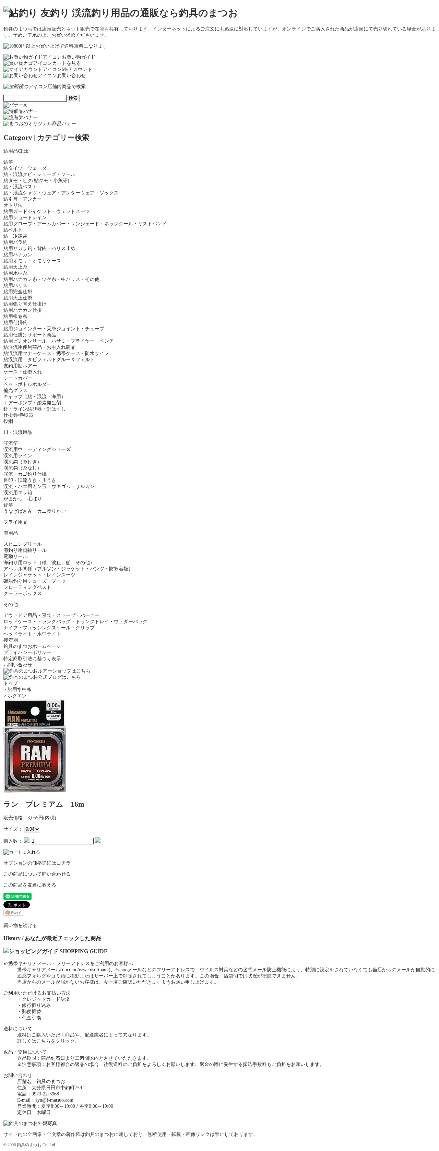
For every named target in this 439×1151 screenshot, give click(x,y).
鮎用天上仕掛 (17, 297)
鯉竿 (8, 505)
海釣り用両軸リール (25, 550)
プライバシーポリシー (27, 652)
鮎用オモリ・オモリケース (32, 260)
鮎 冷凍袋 (15, 236)
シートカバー (17, 378)
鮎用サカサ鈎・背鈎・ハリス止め (39, 248)
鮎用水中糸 (15, 273)
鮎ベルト (13, 230)
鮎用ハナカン (17, 254)
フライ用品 (15, 522)
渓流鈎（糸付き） (22, 461)
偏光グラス (15, 390)
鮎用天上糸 (15, 267)
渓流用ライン (17, 455)
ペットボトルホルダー (27, 384)
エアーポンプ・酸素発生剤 (32, 402)
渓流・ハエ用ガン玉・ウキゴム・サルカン (49, 486)
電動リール (15, 556)
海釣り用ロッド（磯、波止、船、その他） (49, 562)
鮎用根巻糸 (15, 316)
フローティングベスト (27, 587)
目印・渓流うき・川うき (29, 480)
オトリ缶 (13, 205)
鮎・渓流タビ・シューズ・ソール (39, 174)
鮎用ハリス (15, 285)
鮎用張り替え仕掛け (25, 304)
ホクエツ (17, 695)
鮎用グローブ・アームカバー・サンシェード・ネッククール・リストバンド (85, 223)
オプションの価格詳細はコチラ (37, 863)
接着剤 (10, 640)
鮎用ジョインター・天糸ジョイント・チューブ (53, 328)
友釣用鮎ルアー (20, 365)
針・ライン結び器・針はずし (34, 409)
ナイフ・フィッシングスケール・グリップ (49, 627)
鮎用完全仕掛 (17, 291)
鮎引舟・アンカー (22, 199)
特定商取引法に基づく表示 (32, 658)
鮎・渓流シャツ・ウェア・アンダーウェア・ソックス (61, 192)
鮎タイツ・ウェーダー (27, 168)
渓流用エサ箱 (17, 492)
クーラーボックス (22, 593)
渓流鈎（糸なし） (22, 468)
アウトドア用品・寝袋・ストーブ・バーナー (51, 615)
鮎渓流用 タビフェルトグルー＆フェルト (49, 359)
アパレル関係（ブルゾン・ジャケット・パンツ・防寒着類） (68, 568)
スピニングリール (22, 544)
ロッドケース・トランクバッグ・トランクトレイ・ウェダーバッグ (75, 621)
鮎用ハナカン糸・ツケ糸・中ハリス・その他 (51, 279)
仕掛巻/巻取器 (18, 415)
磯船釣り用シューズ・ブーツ (34, 581)
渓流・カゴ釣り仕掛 (25, 474)
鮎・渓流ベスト (20, 186)
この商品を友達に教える (29, 885)
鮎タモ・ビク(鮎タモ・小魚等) (36, 180)
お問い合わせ (17, 664)
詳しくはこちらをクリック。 (48, 1041)
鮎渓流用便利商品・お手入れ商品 (39, 347)
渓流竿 (10, 443)
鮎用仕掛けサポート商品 (29, 334)
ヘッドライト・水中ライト (32, 634)
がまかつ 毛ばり (22, 498)
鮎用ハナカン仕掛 (22, 310)
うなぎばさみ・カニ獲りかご (34, 511)
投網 (8, 421)
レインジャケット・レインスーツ (39, 575)
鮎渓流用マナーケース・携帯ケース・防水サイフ (56, 353)
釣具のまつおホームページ (32, 646)
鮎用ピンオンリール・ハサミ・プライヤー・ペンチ (58, 341)
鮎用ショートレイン (25, 217)
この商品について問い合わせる (37, 874)
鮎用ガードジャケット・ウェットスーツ (46, 211)
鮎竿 (8, 162)
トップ (10, 683)
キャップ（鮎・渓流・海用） (34, 396)
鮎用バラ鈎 (15, 242)
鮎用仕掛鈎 (15, 322)
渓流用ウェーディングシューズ (37, 449)
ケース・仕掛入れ (22, 372)
